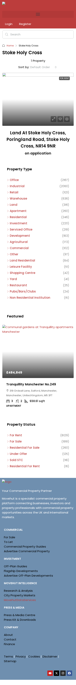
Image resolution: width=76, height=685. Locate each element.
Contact (10, 639)
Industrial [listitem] (17, 186)
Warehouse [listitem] (18, 198)
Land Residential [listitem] (22, 260)
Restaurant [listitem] (18, 285)
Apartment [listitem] (18, 211)
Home (10, 45)
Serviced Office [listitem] (21, 229)
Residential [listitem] (18, 217)
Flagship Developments (21, 571)
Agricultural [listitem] (19, 242)
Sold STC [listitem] (16, 460)
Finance (9, 644)
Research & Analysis (18, 591)
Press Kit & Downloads (20, 620)
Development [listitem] (20, 236)
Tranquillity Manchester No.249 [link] (31, 384)
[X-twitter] (56, 673)
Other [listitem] (14, 254)
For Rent (64, 78)
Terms (8, 656)
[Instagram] (63, 673)
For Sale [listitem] (16, 441)
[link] (38, 99)
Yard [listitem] (13, 279)
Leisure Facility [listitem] (21, 267)
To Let (8, 542)
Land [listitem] (13, 205)
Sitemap (10, 661)
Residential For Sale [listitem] (24, 448)
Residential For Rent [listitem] (25, 466)
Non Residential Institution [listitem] (30, 298)
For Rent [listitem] (16, 435)
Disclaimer (49, 656)
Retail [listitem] (14, 192)
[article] (38, 369)
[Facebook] (69, 673)
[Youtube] (50, 673)
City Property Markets (19, 595)
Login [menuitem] (9, 24)
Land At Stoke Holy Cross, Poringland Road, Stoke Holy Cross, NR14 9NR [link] (38, 139)
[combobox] (43, 67)
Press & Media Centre (19, 615)
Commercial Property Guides (25, 546)
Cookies (34, 656)
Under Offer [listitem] (18, 454)
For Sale (9, 537)
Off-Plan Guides (15, 566)
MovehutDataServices (20, 600)
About (8, 635)
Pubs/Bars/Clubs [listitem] (23, 291)
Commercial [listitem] (19, 248)
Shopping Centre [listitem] (22, 273)
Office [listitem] (14, 180)
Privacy (21, 656)
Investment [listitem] (18, 223)
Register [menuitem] (25, 24)
